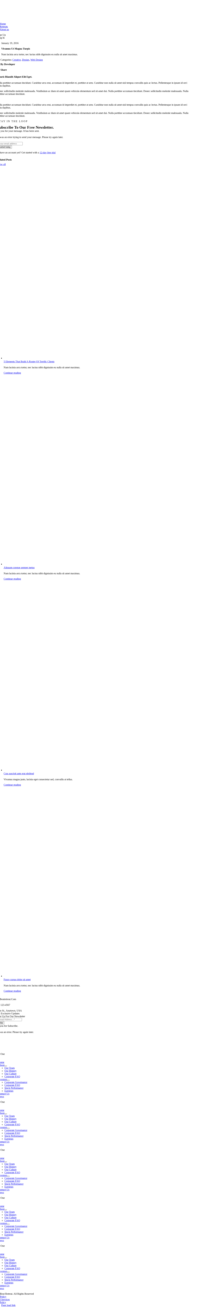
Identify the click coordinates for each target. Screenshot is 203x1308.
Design (25, 59)
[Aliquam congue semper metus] (97, 470)
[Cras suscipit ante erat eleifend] (97, 676)
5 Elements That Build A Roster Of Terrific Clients (29, 361)
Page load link (8, 1305)
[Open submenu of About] (5, 1065)
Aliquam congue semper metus (19, 567)
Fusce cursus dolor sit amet (17, 979)
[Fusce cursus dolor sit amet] (97, 882)
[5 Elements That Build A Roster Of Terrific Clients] (97, 264)
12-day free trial (48, 152)
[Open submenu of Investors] (8, 1080)
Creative (16, 59)
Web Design (36, 59)
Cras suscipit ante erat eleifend (19, 773)
